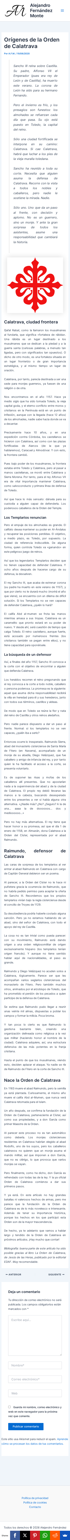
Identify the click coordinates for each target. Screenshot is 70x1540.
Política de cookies (35, 1502)
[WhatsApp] (45, 1535)
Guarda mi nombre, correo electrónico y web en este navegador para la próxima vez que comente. (35, 1412)
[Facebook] (15, 1535)
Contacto (35, 1507)
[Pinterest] (35, 1535)
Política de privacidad (35, 1498)
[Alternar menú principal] (62, 10)
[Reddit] (55, 1535)
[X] (25, 1535)
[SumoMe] (65, 1535)
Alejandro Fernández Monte (41, 11)
